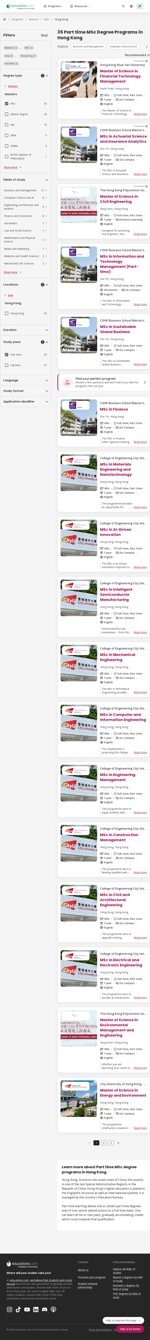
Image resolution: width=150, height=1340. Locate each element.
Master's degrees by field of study (127, 1279)
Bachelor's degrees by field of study (126, 1287)
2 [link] (103, 1142)
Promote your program (92, 1277)
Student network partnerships (88, 1285)
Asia (10, 295)
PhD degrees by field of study (127, 1295)
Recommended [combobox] (135, 55)
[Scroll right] (146, 46)
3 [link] (111, 1142)
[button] (10, 48)
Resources (80, 6)
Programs (54, 6)
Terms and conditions (100, 1329)
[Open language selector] (131, 6)
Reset (44, 35)
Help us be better (130, 1329)
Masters (13, 86)
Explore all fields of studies (124, 1271)
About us (83, 1270)
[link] (61, 19)
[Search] (123, 6)
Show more (10, 167)
